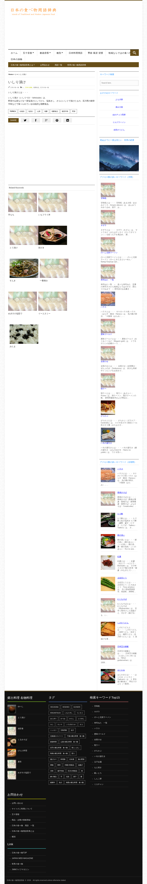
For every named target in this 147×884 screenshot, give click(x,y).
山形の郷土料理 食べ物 (69, 742)
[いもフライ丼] (52, 202)
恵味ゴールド (106, 334)
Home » (11, 74)
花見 (67, 776)
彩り (73, 753)
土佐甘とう (122, 578)
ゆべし (20, 706)
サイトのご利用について (22, 809)
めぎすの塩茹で (15, 313)
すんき (13, 280)
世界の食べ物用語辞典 (76, 65)
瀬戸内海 (60, 771)
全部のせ (104, 361)
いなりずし (69, 713)
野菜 (73, 111)
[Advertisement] (99, 23)
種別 (59, 53)
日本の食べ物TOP (19, 853)
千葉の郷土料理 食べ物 (75, 736)
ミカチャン (99, 784)
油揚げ (80, 765)
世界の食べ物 (17, 864)
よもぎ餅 (119, 99)
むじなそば (122, 599)
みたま (13, 346)
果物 (51, 765)
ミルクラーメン (119, 122)
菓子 (75, 776)
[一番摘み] (54, 268)
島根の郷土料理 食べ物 (59, 753)
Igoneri (77, 707)
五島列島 (64, 730)
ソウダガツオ (71, 724)
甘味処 (103, 198)
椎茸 (59, 765)
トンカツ (53, 730)
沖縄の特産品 (69, 765)
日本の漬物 (16, 59)
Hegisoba (54, 707)
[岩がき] (52, 235)
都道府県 (44, 53)
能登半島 (65, 111)
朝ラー (103, 389)
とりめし (81, 718)
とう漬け (14, 247)
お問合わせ (45, 65)
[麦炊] (11, 764)
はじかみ (121, 670)
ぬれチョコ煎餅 (119, 115)
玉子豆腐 (98, 762)
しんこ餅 (98, 779)
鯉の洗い (121, 535)
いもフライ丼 (44, 215)
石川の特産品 (72, 771)
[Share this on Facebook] (35, 120)
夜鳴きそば (122, 492)
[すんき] (24, 268)
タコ (81, 724)
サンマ (59, 724)
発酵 (46, 111)
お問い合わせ (17, 803)
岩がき (41, 247)
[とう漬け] (24, 235)
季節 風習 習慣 (95, 53)
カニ (51, 724)
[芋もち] (22, 202)
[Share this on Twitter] (25, 120)
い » (16, 74)
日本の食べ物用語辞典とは (23, 831)
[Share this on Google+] (46, 120)
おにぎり (53, 718)
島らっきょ (76, 748)
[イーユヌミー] (52, 301)
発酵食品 (36, 87)
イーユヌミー (44, 313)
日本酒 (71, 759)
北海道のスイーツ (56, 736)
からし (71, 718)
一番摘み (44, 280)
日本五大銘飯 (123, 646)
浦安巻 (20, 728)
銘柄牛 (52, 782)
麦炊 (20, 762)
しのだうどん (123, 623)
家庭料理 (53, 742)
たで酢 (120, 514)
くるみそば (22, 739)
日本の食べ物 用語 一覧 (23, 825)
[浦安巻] (11, 731)
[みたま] (24, 334)
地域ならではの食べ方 (119, 53)
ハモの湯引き (106, 443)
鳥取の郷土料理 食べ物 (75, 782)
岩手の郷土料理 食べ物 (59, 748)
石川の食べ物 (44, 87)
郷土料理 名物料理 (19, 697)
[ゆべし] (11, 709)
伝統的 (22, 111)
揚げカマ (53, 759)
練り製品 (53, 776)
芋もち (11, 215)
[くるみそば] (11, 742)
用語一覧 (58, 65)
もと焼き (98, 767)
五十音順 (27, 53)
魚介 (60, 782)
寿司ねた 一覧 (107, 280)
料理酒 (63, 759)
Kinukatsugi (55, 713)
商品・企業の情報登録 (21, 820)
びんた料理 (22, 751)
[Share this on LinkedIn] (67, 120)
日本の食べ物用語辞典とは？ (23, 65)
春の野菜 (81, 759)
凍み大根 (119, 107)
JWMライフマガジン (20, 869)
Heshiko (65, 707)
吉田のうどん (119, 130)
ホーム (14, 53)
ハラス (103, 307)
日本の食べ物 (14, 87)
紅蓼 (119, 556)
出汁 (72, 730)
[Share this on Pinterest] (57, 120)
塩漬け (30, 111)
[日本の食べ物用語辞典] (33, 11)
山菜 (38, 111)
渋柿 (51, 771)
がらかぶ (104, 416)
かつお (63, 718)
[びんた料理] (11, 753)
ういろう (80, 713)
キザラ (103, 225)
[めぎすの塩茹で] (22, 301)
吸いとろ (98, 773)
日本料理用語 (76, 53)
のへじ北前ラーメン (109, 253)
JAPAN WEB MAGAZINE (22, 858)
